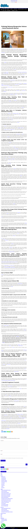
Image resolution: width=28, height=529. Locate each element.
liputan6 (18, 122)
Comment (2, 440)
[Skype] (6, 431)
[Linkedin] (5, 431)
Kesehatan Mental (20, 283)
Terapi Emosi (23, 90)
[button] (10, 10)
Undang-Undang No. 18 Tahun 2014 (9, 265)
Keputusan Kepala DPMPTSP (4, 497)
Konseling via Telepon (4, 480)
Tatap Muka (18, 212)
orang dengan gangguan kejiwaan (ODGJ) (10, 267)
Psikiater (18, 233)
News (3, 10)
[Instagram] (3, 469)
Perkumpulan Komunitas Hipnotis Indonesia (7, 498)
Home (1, 473)
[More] (12, 431)
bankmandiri (9, 163)
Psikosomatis (6, 240)
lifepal (12, 286)
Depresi (17, 84)
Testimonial (13, 10)
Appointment (8, 10)
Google (7, 428)
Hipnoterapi (17, 90)
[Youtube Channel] (7, 469)
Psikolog (5, 62)
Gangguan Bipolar (20, 345)
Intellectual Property (3, 513)
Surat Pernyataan (3, 503)
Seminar (2, 486)
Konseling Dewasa (3, 479)
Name (2, 450)
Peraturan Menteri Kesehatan (5, 492)
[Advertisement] (14, 17)
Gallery (1, 514)
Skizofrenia (10, 247)
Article (5, 10)
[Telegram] (10, 431)
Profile (1, 474)
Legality (2, 489)
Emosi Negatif (3, 52)
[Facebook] (2, 431)
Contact (16, 10)
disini (12, 119)
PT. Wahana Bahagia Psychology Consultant (6, 528)
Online (15, 69)
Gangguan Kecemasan (4, 85)
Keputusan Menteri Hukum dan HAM (6, 493)
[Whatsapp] (7, 431)
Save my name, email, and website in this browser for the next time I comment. (12, 458)
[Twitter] (3, 431)
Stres (15, 84)
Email (2, 454)
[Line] (9, 431)
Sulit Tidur (8, 129)
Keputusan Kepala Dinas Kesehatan (5, 496)
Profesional (20, 83)
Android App (16, 528)
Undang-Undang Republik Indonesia (5, 508)
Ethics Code (2, 507)
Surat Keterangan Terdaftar (4, 504)
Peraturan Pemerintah (4, 491)
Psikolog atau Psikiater (16, 113)
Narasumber (2, 487)
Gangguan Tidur (12, 129)
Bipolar (8, 85)
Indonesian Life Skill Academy (5, 502)
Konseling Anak (3, 476)
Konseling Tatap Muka (4, 481)
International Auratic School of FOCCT (6, 499)
